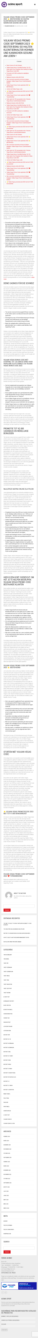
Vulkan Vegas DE (9, 26)
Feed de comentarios (9, 1229)
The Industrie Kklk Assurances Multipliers (14, 929)
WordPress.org (7, 1233)
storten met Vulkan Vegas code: (15, 89)
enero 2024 (6, 1140)
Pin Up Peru (6, 1098)
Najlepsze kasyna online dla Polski (15, 77)
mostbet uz (6, 1081)
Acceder (5, 1221)
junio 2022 (6, 1195)
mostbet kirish (7, 1064)
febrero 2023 (7, 1161)
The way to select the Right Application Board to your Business (17, 924)
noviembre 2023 (7, 1149)
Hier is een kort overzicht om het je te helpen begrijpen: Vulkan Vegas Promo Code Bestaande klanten (19, 81)
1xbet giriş (6, 980)
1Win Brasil (6, 959)
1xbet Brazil (7, 975)
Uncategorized (7, 1110)
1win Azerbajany (8, 954)
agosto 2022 (7, 1187)
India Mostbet (7, 1022)
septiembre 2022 (7, 1182)
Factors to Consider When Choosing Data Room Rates (17, 933)
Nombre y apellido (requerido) (9, 1316)
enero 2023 (6, 1166)
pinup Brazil (7, 1106)
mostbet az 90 (7, 1039)
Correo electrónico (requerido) (10, 1320)
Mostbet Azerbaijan (9, 1043)
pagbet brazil (7, 1094)
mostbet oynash (8, 1068)
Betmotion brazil (8, 1009)
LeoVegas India (7, 1030)
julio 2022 (6, 1191)
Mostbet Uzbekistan (9, 1089)
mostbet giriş (7, 1051)
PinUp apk (6, 1102)
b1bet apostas (7, 1005)
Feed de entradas (8, 1225)
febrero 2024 (7, 1136)
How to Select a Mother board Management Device (16, 937)
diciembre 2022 (7, 1170)
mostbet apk (7, 1034)
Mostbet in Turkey (8, 1056)
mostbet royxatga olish (10, 1077)
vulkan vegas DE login (9, 1123)
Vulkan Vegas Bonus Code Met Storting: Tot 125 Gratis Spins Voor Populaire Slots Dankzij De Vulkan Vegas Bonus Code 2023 (19, 69)
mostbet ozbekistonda (9, 1072)
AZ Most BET (7, 997)
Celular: (3, 1324)
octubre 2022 (7, 1178)
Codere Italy (7, 1018)
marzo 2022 (6, 1208)
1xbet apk (6, 963)
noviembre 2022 (7, 1174)
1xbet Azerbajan (8, 967)
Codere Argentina (8, 1013)
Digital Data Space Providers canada (12, 941)
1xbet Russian (7, 992)
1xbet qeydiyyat (8, 988)
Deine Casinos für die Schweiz (14, 65)
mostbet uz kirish (8, 1085)
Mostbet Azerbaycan (9, 1047)
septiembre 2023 (7, 1157)
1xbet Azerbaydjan (8, 971)
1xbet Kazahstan (8, 984)
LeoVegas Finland (8, 1026)
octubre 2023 (7, 1153)
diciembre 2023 (7, 1145)
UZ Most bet (7, 1115)
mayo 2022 (6, 1199)
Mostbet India (7, 1060)
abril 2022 (6, 1204)
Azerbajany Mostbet (9, 1001)
